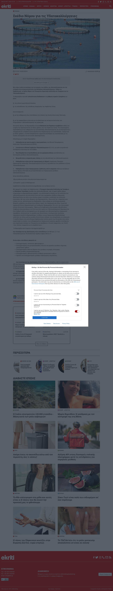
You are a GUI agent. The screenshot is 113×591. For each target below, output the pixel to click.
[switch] (77, 294)
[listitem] (56, 290)
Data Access (56, 323)
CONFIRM (45, 317)
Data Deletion (47, 323)
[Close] (85, 267)
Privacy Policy (65, 323)
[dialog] (56, 295)
